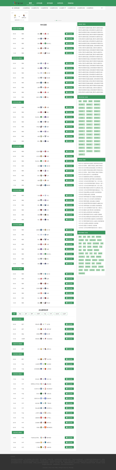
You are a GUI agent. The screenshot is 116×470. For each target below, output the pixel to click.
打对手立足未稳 (89, 128)
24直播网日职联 (54, 8)
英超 (20, 313)
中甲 (51, 313)
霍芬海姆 (90, 250)
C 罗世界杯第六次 (82, 108)
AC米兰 (99, 240)
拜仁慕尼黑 (97, 101)
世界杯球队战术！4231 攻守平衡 (97, 118)
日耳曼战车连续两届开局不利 (89, 111)
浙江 (95, 253)
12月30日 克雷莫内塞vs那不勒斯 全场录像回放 (90, 179)
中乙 (91, 253)
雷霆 (84, 250)
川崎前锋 (101, 266)
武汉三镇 (94, 266)
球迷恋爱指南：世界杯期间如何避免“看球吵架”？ (89, 145)
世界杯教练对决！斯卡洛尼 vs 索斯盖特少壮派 (97, 121)
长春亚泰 (88, 263)
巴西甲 (38, 313)
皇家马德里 (92, 240)
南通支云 (81, 266)
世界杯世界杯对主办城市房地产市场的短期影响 (97, 128)
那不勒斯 (98, 236)
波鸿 (93, 263)
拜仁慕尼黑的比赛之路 (82, 105)
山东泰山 (101, 260)
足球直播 (39, 3)
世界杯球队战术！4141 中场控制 (82, 121)
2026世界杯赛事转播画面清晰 (82, 141)
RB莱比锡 (88, 260)
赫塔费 (100, 253)
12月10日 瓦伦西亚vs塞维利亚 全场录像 (88, 223)
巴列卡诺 (81, 263)
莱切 (103, 270)
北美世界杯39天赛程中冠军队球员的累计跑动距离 (89, 131)
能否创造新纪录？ (97, 141)
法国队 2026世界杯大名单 (81, 118)
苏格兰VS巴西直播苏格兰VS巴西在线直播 (97, 151)
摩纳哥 (90, 101)
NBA (23, 34)
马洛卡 (86, 270)
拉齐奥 (89, 246)
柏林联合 (94, 260)
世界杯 (85, 101)
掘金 (80, 250)
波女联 (57, 313)
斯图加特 (81, 260)
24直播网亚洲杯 (81, 8)
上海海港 (98, 263)
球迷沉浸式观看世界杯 (89, 141)
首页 (30, 3)
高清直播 (70, 34)
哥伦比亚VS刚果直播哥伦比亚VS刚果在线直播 (89, 151)
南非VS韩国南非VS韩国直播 (81, 151)
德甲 (93, 236)
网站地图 (71, 467)
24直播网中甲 (62, 8)
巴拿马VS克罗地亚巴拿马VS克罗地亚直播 (97, 148)
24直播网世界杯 (35, 8)
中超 (45, 313)
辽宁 (80, 246)
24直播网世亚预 (72, 8)
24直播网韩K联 (44, 8)
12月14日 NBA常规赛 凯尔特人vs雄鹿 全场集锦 (90, 214)
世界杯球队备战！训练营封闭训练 (82, 125)
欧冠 (80, 101)
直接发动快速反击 (97, 125)
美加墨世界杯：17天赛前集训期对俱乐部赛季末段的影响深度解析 (97, 131)
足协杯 (80, 270)
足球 (84, 236)
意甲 (26, 313)
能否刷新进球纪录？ (82, 145)
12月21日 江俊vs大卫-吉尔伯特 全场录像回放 (90, 199)
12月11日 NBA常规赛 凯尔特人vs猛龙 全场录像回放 (91, 221)
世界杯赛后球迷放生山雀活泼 (82, 138)
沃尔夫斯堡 (96, 243)
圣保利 (98, 270)
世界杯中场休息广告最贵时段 (97, 111)
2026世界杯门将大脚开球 (89, 125)
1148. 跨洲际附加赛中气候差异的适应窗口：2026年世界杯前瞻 (97, 108)
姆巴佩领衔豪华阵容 (89, 118)
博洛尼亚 (95, 246)
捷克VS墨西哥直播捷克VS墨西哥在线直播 (82, 155)
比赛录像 (92, 270)
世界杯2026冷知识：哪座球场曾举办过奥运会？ (97, 145)
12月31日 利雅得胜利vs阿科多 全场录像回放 (89, 176)
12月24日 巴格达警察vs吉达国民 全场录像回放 (90, 192)
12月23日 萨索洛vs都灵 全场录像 (87, 194)
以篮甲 (64, 313)
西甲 (32, 313)
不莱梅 (92, 256)
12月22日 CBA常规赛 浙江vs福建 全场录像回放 (90, 196)
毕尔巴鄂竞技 (82, 257)
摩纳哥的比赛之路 (89, 105)
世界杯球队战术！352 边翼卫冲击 (89, 121)
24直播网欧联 (90, 8)
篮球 (84, 243)
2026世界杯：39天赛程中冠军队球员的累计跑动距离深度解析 (82, 135)
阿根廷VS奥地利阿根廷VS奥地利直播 (89, 148)
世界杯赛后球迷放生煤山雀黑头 (97, 135)
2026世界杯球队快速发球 (82, 128)
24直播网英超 (26, 8)
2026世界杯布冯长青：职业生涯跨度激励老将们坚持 (89, 108)
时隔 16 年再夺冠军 (97, 115)
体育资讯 (60, 3)
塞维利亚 (96, 250)
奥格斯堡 (98, 256)
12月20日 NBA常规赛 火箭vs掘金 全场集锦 (89, 201)
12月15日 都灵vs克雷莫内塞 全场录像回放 (89, 212)
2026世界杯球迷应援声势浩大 (89, 138)
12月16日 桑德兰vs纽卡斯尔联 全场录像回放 (89, 210)
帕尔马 (89, 243)
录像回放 (70, 3)
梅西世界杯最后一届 (97, 105)
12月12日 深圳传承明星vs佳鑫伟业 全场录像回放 (91, 219)
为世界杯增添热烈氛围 (97, 138)
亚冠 (88, 256)
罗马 (84, 246)
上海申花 (81, 253)
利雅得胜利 (82, 273)
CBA (102, 243)
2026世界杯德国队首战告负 (82, 111)
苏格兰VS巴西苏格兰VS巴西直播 (82, 148)
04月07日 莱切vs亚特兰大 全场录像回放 (88, 174)
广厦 (101, 246)
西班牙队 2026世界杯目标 (89, 115)
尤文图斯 (81, 240)
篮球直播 (50, 3)
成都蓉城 (88, 266)
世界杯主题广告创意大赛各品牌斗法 (82, 115)
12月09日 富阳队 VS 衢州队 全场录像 (88, 225)
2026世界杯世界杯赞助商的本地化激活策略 (82, 131)
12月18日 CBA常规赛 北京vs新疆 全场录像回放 (90, 205)
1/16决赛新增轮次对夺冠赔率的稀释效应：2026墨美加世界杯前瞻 (89, 135)
